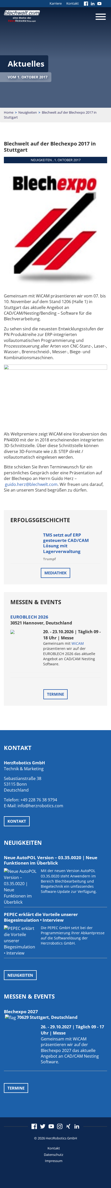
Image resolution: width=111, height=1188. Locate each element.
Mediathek (55, 572)
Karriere (56, 3)
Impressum (53, 1160)
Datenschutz (53, 1154)
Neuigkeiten (27, 112)
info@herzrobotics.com (40, 806)
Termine (55, 694)
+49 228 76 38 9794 (38, 800)
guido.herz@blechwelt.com (31, 484)
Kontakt (72, 3)
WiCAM (78, 643)
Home (8, 112)
